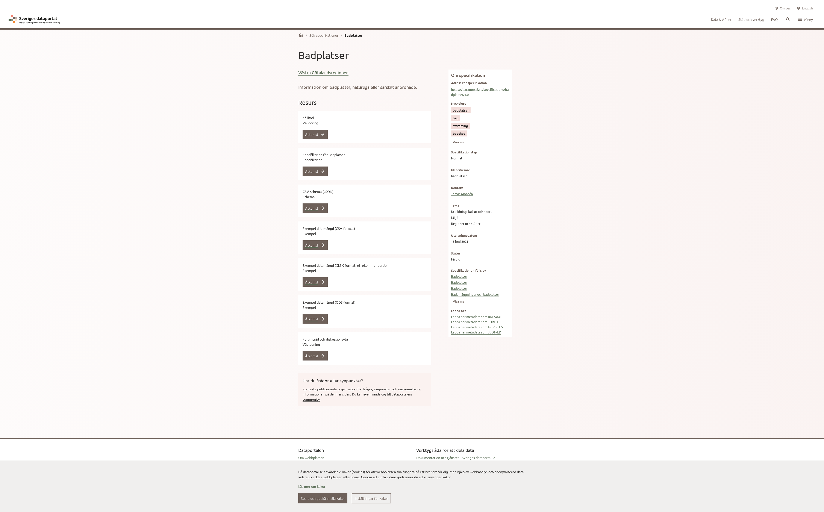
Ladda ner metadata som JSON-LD (476, 332)
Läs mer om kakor (311, 486)
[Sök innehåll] (787, 19)
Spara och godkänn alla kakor (323, 498)
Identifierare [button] (460, 170)
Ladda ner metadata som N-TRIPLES (477, 327)
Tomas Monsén (462, 194)
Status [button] (455, 253)
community (311, 399)
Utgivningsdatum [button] (464, 235)
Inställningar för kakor (371, 498)
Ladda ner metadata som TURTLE (475, 322)
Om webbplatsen (311, 457)
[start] (300, 35)
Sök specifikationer (323, 35)
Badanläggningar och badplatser (475, 294)
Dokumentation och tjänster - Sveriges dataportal (456, 457)
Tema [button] (455, 205)
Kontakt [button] (457, 188)
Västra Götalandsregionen (323, 72)
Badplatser (459, 276)
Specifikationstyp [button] (464, 152)
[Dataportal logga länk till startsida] (35, 19)
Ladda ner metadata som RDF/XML (476, 317)
